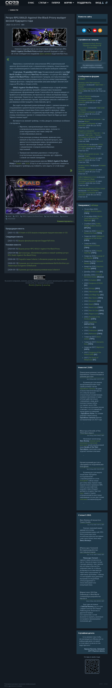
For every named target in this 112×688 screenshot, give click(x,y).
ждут (82, 493)
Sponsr (39, 285)
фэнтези (65, 216)
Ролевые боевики (84, 98)
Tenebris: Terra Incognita (92, 211)
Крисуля (81, 114)
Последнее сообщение (86, 89)
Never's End (93, 307)
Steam (18, 164)
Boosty (31, 285)
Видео (87, 121)
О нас (31, 3)
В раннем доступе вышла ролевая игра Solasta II (39, 270)
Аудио (87, 156)
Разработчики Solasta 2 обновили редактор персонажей (43, 259)
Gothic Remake (83, 144)
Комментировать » (65, 221)
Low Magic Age (94, 295)
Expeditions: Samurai (87, 389)
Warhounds (93, 334)
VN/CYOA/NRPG (92, 191)
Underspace (93, 330)
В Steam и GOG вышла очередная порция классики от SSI (43, 233)
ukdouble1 (82, 126)
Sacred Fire (93, 322)
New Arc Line (93, 311)
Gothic (100, 144)
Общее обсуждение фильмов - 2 (90, 119)
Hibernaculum (94, 292)
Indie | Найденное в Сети (87, 177)
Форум (68, 3)
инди (9, 216)
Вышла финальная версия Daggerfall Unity (37, 241)
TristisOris (81, 102)
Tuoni (91, 327)
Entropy (92, 288)
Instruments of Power (92, 246)
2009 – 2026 (103, 684)
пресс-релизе (45, 54)
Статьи (42, 3)
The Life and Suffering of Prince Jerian (91, 189)
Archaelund (93, 280)
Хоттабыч (82, 149)
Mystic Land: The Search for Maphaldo (93, 219)
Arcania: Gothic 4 (84, 165)
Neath (91, 304)
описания (83, 499)
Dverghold (84, 481)
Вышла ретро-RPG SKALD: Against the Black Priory (39, 249)
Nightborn (100, 347)
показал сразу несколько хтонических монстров (90, 443)
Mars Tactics (93, 298)
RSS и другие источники (13, 686)
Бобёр (80, 91)
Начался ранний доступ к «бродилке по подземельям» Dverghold (92, 465)
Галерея (56, 3)
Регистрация (106, 3)
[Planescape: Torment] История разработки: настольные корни (89, 550)
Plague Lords (93, 314)
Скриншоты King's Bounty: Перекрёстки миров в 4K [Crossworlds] (92, 46)
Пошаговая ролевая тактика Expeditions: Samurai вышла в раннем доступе (92, 375)
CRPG (17, 216)
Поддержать (84, 3)
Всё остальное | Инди (86, 179)
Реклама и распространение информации (20, 684)
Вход (98, 3)
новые (82, 79)
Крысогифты (83, 108)
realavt (80, 139)
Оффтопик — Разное (92, 135)
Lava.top (46, 285)
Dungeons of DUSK (96, 283)
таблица (94, 205)
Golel (97, 272)
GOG (27, 164)
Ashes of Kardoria (84, 96)
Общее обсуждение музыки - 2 (89, 154)
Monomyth (93, 301)
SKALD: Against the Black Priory (32, 216)
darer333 (81, 160)
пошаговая (11, 219)
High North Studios (52, 216)
